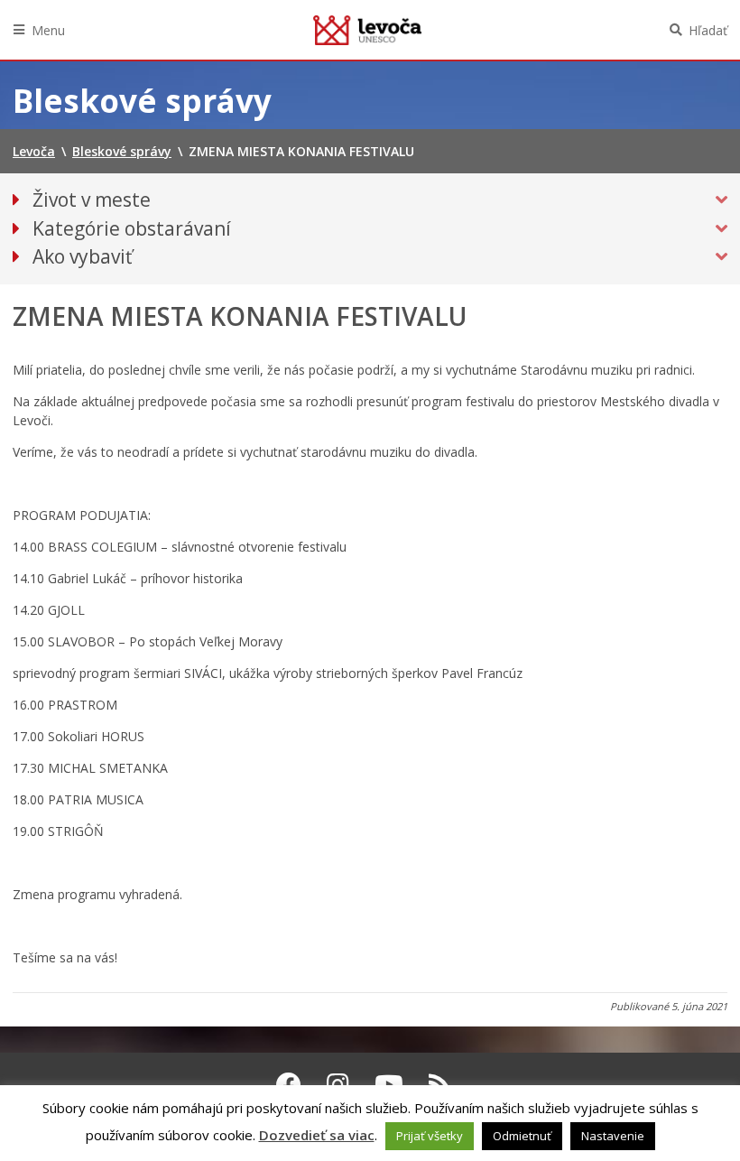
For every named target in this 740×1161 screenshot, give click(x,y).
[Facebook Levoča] (288, 1084)
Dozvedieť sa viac (317, 1135)
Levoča (367, 29)
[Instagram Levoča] (338, 1084)
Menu (48, 30)
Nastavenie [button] (612, 1136)
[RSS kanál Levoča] (440, 1084)
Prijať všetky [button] (429, 1136)
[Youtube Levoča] (389, 1084)
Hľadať (708, 30)
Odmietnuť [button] (522, 1136)
